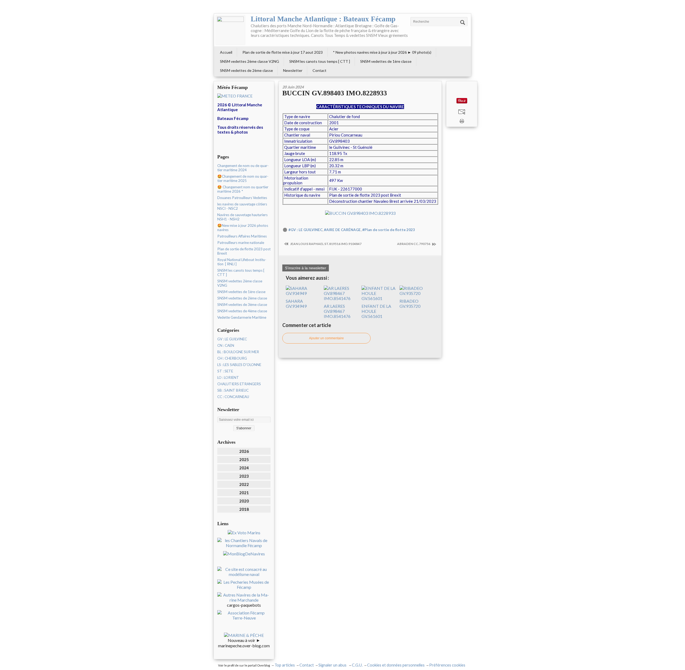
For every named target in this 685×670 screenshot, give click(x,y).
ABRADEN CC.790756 (414, 244)
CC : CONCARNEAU (233, 397)
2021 (244, 492)
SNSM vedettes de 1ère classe (386, 61)
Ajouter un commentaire (326, 338)
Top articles (285, 665)
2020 (244, 500)
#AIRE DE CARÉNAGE (342, 230)
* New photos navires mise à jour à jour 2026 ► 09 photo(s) (382, 52)
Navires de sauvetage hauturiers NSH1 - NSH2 (242, 217)
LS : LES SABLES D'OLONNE (239, 365)
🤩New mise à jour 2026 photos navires (242, 227)
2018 (244, 509)
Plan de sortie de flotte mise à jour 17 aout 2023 (282, 52)
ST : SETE (225, 371)
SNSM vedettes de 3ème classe (242, 304)
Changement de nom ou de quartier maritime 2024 (243, 167)
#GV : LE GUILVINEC (305, 230)
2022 (244, 484)
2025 (244, 459)
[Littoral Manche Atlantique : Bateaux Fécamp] (230, 30)
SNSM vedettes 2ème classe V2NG (249, 61)
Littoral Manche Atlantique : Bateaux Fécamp (323, 19)
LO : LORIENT (228, 377)
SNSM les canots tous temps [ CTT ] (319, 61)
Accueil (226, 52)
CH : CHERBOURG (232, 358)
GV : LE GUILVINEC (232, 339)
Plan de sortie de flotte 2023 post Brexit (244, 251)
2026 (244, 451)
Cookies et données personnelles (396, 665)
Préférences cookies (447, 665)
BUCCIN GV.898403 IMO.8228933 (334, 93)
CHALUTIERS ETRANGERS (239, 384)
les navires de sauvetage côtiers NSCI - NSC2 (242, 206)
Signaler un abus (332, 665)
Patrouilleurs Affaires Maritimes (242, 236)
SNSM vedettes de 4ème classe (242, 311)
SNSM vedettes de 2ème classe (246, 70)
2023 (244, 476)
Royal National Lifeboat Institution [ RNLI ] (241, 262)
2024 (244, 467)
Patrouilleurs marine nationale (240, 242)
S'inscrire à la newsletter (305, 268)
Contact (319, 70)
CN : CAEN (225, 345)
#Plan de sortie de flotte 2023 (388, 230)
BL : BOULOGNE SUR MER (238, 352)
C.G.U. (357, 665)
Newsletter (292, 70)
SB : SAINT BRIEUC (233, 390)
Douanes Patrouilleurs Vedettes (242, 198)
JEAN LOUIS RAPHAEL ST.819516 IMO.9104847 (325, 244)
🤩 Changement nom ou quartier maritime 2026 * (242, 189)
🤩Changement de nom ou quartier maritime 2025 (242, 178)
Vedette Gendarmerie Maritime (241, 317)
